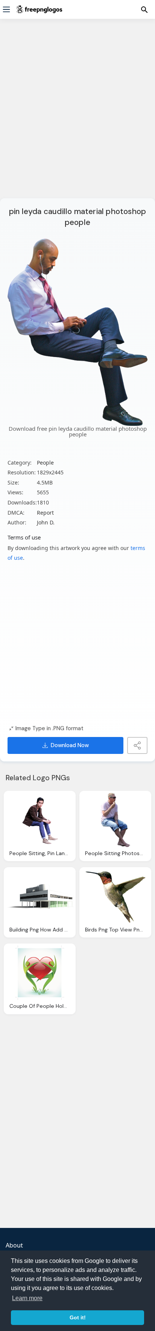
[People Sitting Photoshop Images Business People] (115, 820)
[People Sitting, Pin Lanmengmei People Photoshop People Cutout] (40, 820)
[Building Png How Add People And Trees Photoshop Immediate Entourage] (40, 896)
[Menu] (6, 9)
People (45, 462)
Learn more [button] (27, 1298)
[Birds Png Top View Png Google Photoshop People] (115, 896)
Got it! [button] (78, 1317)
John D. (46, 522)
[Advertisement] (77, 113)
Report (45, 512)
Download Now (70, 745)
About (14, 1245)
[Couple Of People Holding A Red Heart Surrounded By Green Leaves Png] (40, 972)
